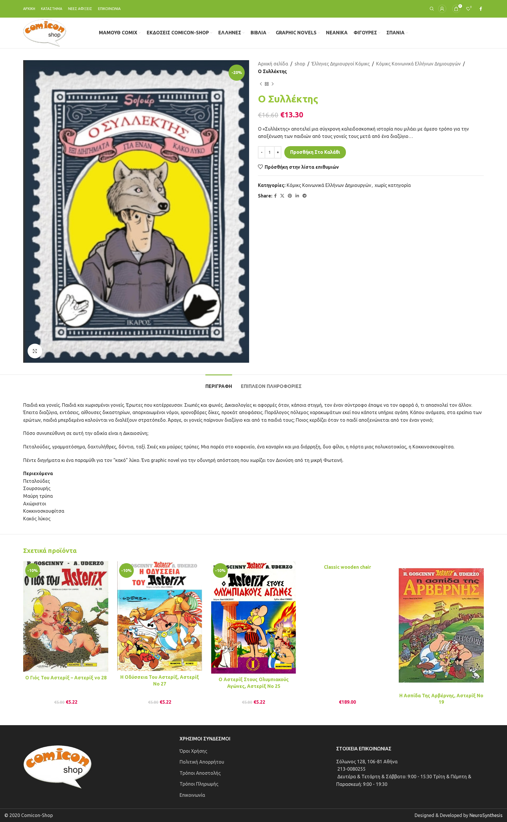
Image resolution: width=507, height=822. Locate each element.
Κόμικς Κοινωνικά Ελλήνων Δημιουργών (418, 63)
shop (300, 63)
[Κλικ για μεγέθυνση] (35, 351)
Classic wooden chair (347, 567)
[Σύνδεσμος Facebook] (481, 9)
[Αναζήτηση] (431, 9)
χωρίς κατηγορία (393, 185)
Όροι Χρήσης (193, 751)
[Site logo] (44, 32)
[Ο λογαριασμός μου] (442, 9)
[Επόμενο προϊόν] (273, 84)
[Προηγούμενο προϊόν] (261, 84)
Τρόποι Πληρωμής (199, 783)
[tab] (218, 383)
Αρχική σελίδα (273, 63)
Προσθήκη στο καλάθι (315, 152)
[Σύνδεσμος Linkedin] (297, 196)
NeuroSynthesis (486, 815)
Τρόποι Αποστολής (200, 773)
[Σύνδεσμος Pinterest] (290, 196)
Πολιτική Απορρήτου (202, 761)
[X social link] (282, 196)
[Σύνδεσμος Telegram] (304, 196)
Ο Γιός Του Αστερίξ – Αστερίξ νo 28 (66, 677)
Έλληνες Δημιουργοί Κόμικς (341, 63)
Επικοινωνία (192, 795)
